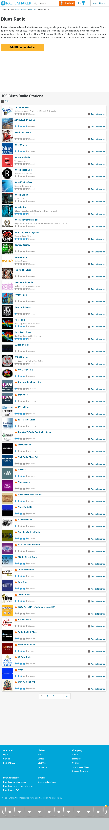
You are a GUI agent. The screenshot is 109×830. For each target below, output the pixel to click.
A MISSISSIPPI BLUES (24, 120)
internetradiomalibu (23, 282)
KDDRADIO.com (21, 357)
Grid (6, 101)
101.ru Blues (23, 407)
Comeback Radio (25, 569)
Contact (75, 763)
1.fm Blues (22, 395)
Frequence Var (24, 619)
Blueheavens (23, 482)
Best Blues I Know (22, 132)
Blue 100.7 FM (21, 145)
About (75, 755)
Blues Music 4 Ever (23, 182)
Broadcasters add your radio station (19, 786)
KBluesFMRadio (22, 345)
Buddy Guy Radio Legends (26, 232)
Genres (32, 9)
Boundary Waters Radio (28, 532)
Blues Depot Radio (23, 170)
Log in (94, 3)
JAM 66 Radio (20, 295)
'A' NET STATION (25, 370)
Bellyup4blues (24, 445)
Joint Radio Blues (22, 332)
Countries (42, 763)
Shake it (69, 3)
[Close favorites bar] (106, 806)
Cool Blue (22, 582)
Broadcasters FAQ (11, 790)
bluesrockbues (24, 520)
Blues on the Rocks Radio (29, 495)
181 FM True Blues (26, 420)
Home (40, 755)
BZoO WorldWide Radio (28, 544)
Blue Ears (22, 470)
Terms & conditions (80, 767)
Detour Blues (23, 594)
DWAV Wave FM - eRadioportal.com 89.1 (36, 607)
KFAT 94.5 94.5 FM (26, 682)
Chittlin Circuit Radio (27, 557)
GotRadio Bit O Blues (27, 632)
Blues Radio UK (24, 507)
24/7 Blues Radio (22, 107)
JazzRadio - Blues (26, 645)
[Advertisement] (54, 72)
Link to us (76, 759)
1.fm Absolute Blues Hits (29, 382)
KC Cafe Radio (24, 657)
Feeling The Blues (22, 270)
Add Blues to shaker (22, 47)
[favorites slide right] (106, 813)
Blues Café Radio (22, 157)
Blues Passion (21, 195)
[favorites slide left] (2, 813)
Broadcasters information (14, 782)
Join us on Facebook (47, 782)
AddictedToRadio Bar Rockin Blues (34, 432)
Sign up (102, 3)
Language (42, 767)
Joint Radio (19, 320)
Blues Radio (20, 207)
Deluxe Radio (20, 257)
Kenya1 (21, 670)
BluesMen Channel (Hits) (26, 220)
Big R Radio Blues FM (27, 457)
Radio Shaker (21, 9)
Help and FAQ (9, 763)
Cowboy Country (22, 245)
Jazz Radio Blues (22, 307)
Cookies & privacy (80, 771)
